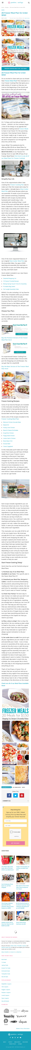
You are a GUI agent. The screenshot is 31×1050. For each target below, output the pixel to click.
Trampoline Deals (6, 974)
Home (3, 7)
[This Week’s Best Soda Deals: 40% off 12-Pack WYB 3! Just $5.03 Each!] (8, 860)
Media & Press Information (22, 1028)
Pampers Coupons (6, 992)
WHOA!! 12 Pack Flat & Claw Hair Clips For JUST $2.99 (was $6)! (8, 924)
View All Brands (5, 1001)
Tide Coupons (5, 986)
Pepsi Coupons (5, 998)
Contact (10, 1042)
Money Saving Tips (6, 947)
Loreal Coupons (5, 995)
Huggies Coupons (6, 989)
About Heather (5, 952)
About (4, 1042)
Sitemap (20, 1043)
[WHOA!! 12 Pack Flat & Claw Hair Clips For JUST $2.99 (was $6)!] (8, 916)
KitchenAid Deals (6, 971)
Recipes (7, 7)
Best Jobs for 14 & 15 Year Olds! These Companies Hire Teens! (22, 887)
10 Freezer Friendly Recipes (11, 281)
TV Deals (4, 962)
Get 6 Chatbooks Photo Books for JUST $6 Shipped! (7, 885)
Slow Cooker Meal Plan (16, 261)
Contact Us (12, 952)
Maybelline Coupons (6, 984)
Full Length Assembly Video (11, 289)
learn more (27, 18)
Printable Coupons (21, 945)
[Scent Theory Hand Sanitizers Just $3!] (22, 916)
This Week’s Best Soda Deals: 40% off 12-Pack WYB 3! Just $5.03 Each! (8, 868)
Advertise (19, 952)
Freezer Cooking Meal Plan (10, 419)
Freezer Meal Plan (11, 81)
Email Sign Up (17, 1042)
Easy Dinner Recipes (17, 787)
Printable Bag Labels (9, 286)
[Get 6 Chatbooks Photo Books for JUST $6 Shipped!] (8, 877)
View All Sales (5, 976)
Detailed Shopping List (9, 278)
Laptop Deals (5, 965)
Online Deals (13, 945)
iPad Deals (4, 959)
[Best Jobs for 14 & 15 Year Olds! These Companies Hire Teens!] (22, 877)
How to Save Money (20, 883)
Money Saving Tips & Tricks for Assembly (15, 284)
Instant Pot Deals (6, 968)
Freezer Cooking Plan (17, 185)
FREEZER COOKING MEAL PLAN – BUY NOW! (15, 68)
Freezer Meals (23, 129)
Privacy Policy (12, 1043)
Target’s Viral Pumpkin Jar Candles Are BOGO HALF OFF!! (22, 868)
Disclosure (25, 1042)
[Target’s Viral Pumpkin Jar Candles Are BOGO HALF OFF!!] (22, 860)
